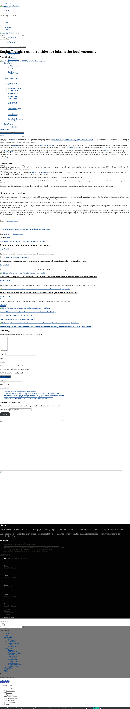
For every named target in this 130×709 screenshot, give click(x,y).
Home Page (8, 3)
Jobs (9, 41)
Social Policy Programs (15, 664)
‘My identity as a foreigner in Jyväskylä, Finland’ (17, 319)
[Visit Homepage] (9, 6)
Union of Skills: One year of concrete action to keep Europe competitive (26, 398)
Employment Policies (15, 109)
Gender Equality (13, 83)
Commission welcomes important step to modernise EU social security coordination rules (43, 261)
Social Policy (8, 63)
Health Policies (12, 121)
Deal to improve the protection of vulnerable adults (25, 245)
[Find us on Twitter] (0, 19)
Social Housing (12, 661)
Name (2, 354)
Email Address (4, 409)
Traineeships (12, 37)
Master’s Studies (13, 60)
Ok (94, 708)
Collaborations (8, 612)
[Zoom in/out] (7, 621)
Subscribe (5, 414)
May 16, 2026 (4, 265)
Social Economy (13, 115)
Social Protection (13, 90)
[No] (100, 708)
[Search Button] (23, 136)
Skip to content (4, 680)
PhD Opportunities (14, 66)
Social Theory (8, 668)
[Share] (3, 621)
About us (7, 10)
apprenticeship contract (38, 172)
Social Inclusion (13, 663)
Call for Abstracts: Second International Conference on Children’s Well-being (28, 312)
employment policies (10, 234)
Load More (3, 304)
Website (2, 362)
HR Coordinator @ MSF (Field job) (20, 600)
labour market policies (46, 145)
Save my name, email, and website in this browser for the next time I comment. (26, 366)
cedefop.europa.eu (12, 221)
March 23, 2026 (5, 296)
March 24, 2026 (5, 280)
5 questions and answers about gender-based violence (30, 562)
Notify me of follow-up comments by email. (16, 369)
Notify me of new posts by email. (12, 373)
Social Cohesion (13, 78)
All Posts (7, 7)
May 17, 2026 (4, 249)
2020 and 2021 (108, 150)
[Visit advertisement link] (30, 470)
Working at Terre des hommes (19, 591)
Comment (3, 350)
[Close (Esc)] (1, 621)
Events (6, 22)
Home (2, 47)
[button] (5, 682)
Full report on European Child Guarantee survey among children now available (38, 293)
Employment (8, 637)
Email (2, 358)
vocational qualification (74, 147)
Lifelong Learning (9, 54)
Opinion (6, 157)
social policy (20, 234)
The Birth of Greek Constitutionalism (22, 572)
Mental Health (12, 127)
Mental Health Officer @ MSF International (25, 581)
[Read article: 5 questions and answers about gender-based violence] (67, 558)
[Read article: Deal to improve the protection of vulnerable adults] (65, 241)
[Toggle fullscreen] (5, 621)
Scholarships (12, 72)
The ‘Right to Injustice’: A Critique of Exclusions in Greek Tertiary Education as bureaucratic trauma (48, 277)
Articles (10, 84)
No (98, 708)
